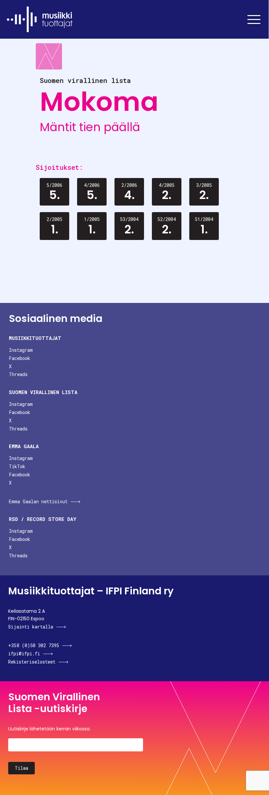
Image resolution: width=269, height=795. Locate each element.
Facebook (19, 358)
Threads (18, 374)
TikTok (17, 466)
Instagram (21, 350)
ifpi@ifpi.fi (24, 653)
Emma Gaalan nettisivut (38, 501)
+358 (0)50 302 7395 (33, 645)
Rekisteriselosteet (31, 662)
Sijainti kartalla (30, 627)
